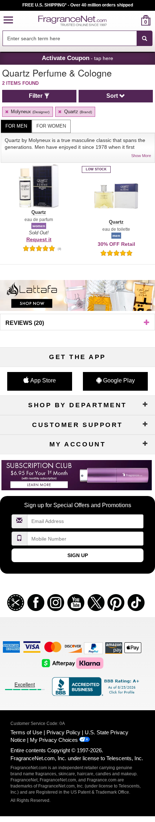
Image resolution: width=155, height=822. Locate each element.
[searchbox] (70, 38)
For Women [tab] (51, 126)
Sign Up (77, 555)
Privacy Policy (63, 732)
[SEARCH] (144, 38)
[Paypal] (93, 647)
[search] (134, 20)
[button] (8, 20)
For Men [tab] (16, 126)
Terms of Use (26, 732)
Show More (141, 155)
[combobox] (77, 38)
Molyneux (29, 111)
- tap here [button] (77, 57)
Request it (39, 239)
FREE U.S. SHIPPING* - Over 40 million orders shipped (77, 5)
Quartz (77, 111)
